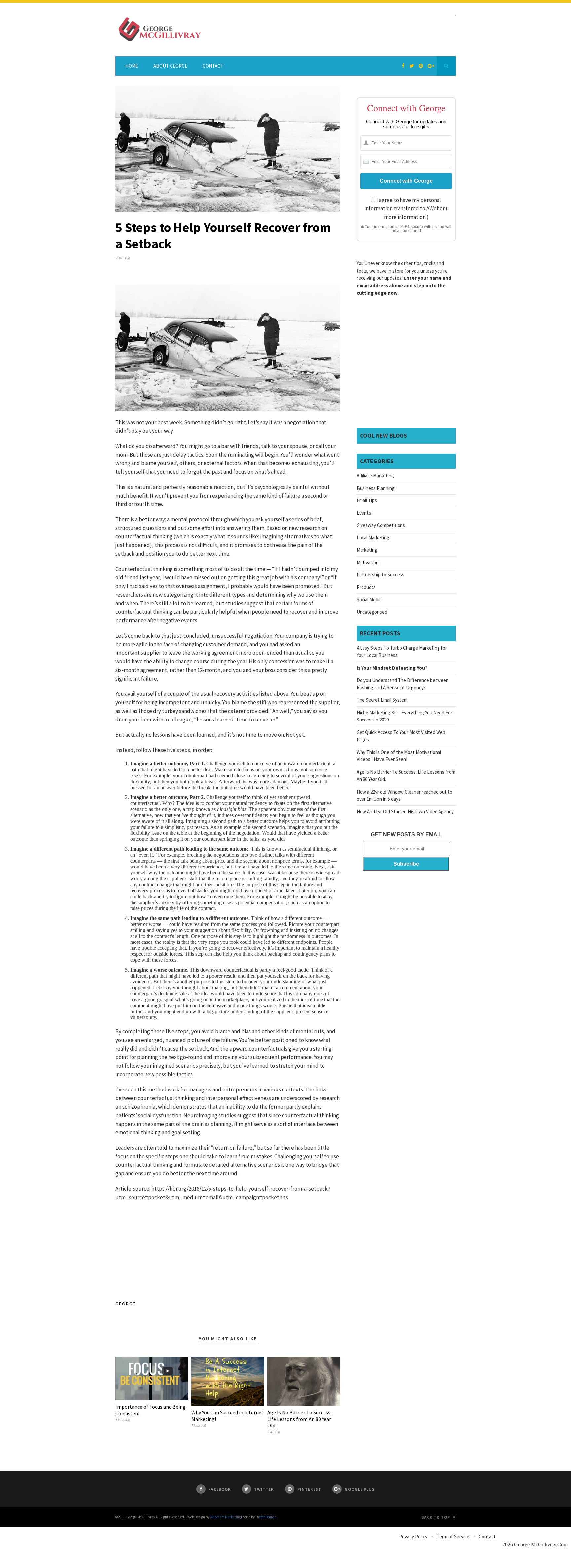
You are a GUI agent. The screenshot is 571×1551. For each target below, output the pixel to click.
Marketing (367, 550)
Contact (213, 66)
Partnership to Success (380, 575)
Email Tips (367, 500)
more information (405, 217)
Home (131, 66)
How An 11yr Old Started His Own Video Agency (405, 811)
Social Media (369, 599)
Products (366, 587)
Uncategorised (372, 612)
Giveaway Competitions (381, 525)
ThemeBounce (265, 1517)
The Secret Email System (382, 700)
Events (364, 513)
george (125, 1304)
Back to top (436, 1517)
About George (170, 66)
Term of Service (453, 1536)
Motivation (368, 562)
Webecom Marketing (225, 1517)
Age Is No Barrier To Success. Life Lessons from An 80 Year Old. (299, 1419)
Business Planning (376, 488)
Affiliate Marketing (375, 475)
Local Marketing (373, 538)
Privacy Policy (413, 1536)
